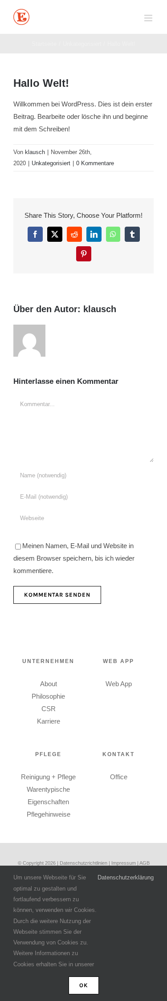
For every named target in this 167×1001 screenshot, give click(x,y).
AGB (144, 863)
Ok (83, 985)
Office (118, 777)
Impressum (124, 863)
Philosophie (48, 696)
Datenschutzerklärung (126, 877)
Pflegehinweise (48, 814)
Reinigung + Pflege (48, 777)
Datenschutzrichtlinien (83, 863)
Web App (119, 684)
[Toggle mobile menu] (149, 18)
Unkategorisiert (51, 163)
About (48, 684)
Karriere (48, 721)
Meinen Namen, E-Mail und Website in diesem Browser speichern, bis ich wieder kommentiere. (73, 558)
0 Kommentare (95, 163)
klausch (35, 152)
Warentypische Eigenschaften (48, 795)
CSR (48, 708)
